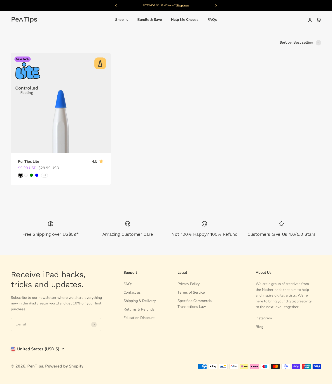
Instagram (264, 318)
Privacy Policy (189, 283)
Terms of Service (191, 292)
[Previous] (116, 5)
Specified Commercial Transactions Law (195, 303)
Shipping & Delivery (140, 300)
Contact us (132, 292)
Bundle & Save (149, 19)
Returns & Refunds (139, 309)
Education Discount (139, 317)
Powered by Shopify (64, 366)
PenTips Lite (28, 161)
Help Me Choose (185, 19)
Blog (259, 326)
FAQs (212, 19)
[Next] (216, 5)
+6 (44, 175)
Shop (119, 19)
